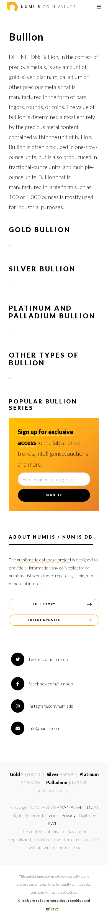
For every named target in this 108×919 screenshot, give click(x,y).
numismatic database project (44, 559)
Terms (52, 815)
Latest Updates (44, 619)
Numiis (47, 6)
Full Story (44, 604)
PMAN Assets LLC (74, 807)
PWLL (54, 823)
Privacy (68, 815)
